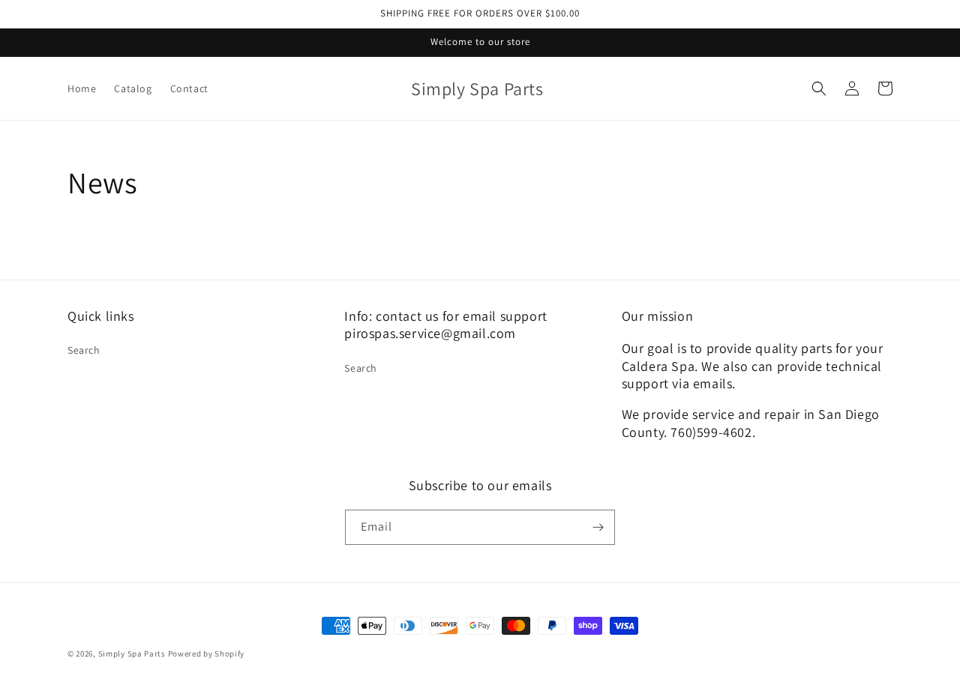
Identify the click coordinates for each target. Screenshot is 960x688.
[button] (819, 88)
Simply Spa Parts (132, 653)
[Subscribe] (597, 527)
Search (84, 350)
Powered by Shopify (206, 653)
